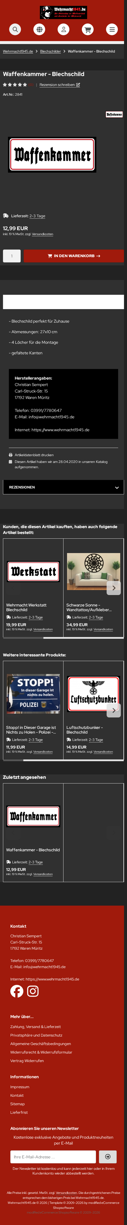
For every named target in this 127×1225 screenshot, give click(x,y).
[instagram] (33, 991)
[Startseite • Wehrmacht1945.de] (63, 17)
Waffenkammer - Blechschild (33, 849)
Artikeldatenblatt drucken (34, 455)
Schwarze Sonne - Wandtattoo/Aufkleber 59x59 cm (87, 607)
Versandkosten (42, 234)
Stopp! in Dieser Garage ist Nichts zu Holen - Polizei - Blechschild (31, 729)
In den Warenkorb (74, 256)
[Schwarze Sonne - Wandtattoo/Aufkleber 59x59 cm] (93, 571)
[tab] (23, 641)
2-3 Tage (37, 215)
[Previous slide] (13, 588)
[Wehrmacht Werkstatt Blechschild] (33, 571)
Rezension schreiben (57, 84)
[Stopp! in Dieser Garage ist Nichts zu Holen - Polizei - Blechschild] (33, 694)
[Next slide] (114, 588)
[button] (114, 114)
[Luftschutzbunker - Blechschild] (93, 694)
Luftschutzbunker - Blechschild (84, 729)
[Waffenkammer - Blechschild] (33, 816)
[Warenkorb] (88, 29)
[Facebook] (16, 991)
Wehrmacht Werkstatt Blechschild (26, 607)
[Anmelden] (63, 29)
